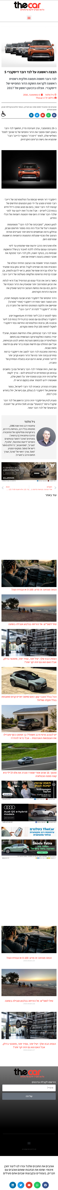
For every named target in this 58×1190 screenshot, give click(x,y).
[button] (29, 17)
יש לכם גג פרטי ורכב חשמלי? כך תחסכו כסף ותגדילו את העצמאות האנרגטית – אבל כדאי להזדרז (30, 736)
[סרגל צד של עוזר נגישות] (3, 113)
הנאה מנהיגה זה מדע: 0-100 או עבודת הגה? (34, 589)
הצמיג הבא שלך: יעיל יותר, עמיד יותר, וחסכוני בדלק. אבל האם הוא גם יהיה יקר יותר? (30, 660)
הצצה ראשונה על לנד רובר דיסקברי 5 (30, 71)
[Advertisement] (29, 528)
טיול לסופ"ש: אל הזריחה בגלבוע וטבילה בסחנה (32, 624)
